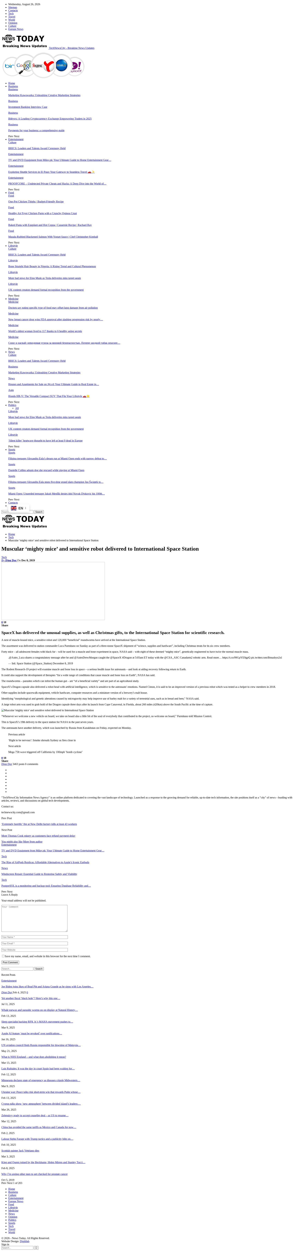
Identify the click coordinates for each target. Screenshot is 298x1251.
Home (11, 83)
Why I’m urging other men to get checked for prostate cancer (34, 1174)
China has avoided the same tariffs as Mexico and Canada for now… (38, 1127)
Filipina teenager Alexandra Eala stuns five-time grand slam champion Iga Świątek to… (55, 481)
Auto (11, 390)
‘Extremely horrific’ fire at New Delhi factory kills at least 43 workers (39, 824)
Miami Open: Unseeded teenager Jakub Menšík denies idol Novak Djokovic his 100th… (56, 493)
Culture (12, 25)
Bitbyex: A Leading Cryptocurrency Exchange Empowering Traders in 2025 (50, 118)
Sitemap (12, 7)
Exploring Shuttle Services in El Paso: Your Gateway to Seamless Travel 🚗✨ (51, 171)
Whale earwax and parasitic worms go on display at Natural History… (39, 1010)
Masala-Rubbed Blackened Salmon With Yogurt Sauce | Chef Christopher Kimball (53, 236)
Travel (11, 16)
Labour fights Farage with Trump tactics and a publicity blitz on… (37, 1138)
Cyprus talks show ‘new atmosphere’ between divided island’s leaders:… (41, 1103)
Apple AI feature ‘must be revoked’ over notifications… (31, 1033)
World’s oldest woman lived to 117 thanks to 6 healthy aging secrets (45, 331)
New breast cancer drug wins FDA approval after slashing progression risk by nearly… (55, 319)
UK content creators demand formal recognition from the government (46, 289)
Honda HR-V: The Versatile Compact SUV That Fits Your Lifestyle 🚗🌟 (49, 396)
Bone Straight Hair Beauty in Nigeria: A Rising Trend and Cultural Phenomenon (52, 266)
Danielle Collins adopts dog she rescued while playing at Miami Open (46, 470)
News (11, 351)
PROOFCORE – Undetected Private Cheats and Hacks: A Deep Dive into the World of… (57, 183)
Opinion (12, 22)
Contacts (13, 10)
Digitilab (24, 1241)
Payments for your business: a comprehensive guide (36, 130)
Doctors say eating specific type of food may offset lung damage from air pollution (53, 307)
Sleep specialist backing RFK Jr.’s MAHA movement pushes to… (37, 1021)
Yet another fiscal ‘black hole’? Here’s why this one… (30, 998)
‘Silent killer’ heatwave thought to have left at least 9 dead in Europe (45, 440)
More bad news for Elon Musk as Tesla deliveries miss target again (44, 278)
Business (13, 86)
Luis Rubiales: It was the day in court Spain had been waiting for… (38, 1068)
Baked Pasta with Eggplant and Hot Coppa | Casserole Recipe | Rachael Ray (50, 225)
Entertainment (15, 139)
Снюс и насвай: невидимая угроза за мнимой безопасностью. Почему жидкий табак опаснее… (64, 342)
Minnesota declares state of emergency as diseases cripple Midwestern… (40, 1080)
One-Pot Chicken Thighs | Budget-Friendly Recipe (36, 201)
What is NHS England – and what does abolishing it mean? (33, 1056)
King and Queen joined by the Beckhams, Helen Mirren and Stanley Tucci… (43, 1162)
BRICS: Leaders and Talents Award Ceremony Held (37, 148)
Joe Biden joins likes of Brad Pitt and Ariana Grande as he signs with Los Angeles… (47, 986)
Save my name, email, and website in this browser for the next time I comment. (48, 956)
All (17, 408)
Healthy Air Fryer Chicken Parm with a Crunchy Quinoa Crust (42, 213)
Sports (11, 449)
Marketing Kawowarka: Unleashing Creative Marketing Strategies (44, 95)
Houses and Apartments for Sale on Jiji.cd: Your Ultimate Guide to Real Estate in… (53, 384)
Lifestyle (13, 245)
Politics (12, 405)
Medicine (13, 298)
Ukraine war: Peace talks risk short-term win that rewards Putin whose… (41, 1092)
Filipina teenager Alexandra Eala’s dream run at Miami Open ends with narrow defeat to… (57, 458)
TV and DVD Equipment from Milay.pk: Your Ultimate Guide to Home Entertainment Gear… (59, 160)
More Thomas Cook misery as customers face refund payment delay (38, 835)
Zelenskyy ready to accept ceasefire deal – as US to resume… (34, 1115)
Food (11, 192)
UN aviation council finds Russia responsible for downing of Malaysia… (41, 1045)
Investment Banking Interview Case (27, 106)
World (11, 19)
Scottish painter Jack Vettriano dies (20, 1150)
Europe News (15, 29)
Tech (11, 13)
